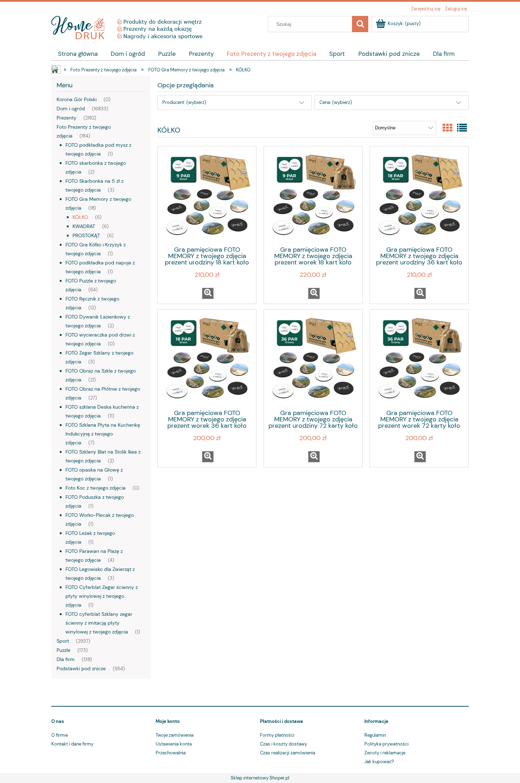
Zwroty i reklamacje (384, 753)
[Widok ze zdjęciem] (447, 128)
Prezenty (66, 118)
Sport (63, 641)
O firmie (59, 735)
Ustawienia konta (174, 744)
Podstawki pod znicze (81, 668)
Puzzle (63, 650)
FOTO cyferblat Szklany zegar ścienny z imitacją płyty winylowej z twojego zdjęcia (98, 623)
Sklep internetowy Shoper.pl (260, 778)
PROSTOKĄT (86, 235)
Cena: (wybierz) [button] (335, 102)
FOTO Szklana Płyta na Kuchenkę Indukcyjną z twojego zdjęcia (102, 434)
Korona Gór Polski (77, 99)
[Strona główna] (126, 27)
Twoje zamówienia (174, 735)
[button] (208, 293)
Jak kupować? (379, 762)
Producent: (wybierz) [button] (184, 102)
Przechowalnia (171, 753)
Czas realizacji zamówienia (287, 753)
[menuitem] (77, 53)
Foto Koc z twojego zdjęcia (95, 488)
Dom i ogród (71, 108)
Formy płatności (277, 735)
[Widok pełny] (462, 128)
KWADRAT (84, 226)
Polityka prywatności (386, 744)
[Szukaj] (360, 24)
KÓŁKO (80, 217)
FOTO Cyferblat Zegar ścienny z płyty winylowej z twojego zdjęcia (101, 596)
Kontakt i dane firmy (72, 744)
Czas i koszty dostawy (283, 744)
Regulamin (375, 735)
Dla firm (66, 659)
